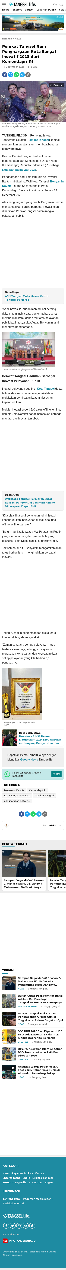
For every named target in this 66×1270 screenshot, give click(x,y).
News (18, 38)
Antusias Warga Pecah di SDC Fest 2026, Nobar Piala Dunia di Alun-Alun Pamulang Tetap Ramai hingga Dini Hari (39, 1071)
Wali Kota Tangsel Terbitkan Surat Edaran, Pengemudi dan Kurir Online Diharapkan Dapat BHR (30, 502)
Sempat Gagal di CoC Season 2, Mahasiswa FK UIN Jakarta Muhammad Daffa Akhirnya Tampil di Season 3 (24, 885)
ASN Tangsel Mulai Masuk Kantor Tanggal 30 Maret (27, 298)
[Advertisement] (33, 254)
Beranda (7, 38)
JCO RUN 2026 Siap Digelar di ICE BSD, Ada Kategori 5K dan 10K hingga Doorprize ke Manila (40, 1034)
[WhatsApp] (16, 74)
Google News (29, 759)
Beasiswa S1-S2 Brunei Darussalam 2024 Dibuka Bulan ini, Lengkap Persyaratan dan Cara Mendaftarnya (40, 741)
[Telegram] (22, 74)
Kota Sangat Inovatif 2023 (19, 169)
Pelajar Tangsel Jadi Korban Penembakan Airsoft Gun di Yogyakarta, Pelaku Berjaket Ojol (40, 1017)
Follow (56, 773)
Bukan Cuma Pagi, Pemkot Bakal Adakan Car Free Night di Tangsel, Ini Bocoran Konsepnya (40, 999)
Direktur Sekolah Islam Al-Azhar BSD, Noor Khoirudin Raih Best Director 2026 (40, 1052)
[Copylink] (28, 74)
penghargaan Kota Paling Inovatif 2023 (18, 800)
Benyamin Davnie (14, 790)
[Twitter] (10, 74)
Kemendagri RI (37, 790)
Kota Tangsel (46, 388)
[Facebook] (4, 74)
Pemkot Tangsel (38, 139)
